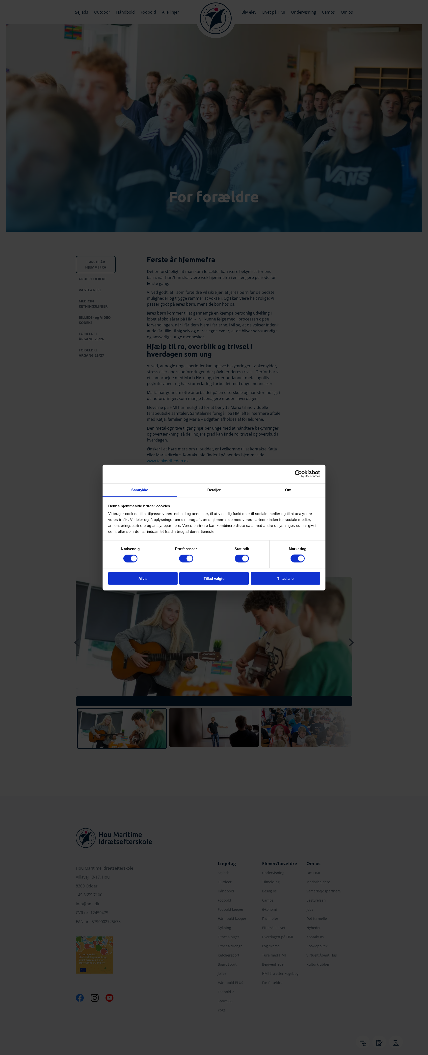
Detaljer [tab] (214, 490)
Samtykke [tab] (139, 490)
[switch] (186, 559)
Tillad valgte (214, 578)
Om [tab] (288, 490)
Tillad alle (285, 578)
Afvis (142, 578)
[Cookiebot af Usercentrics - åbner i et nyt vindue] (298, 474)
